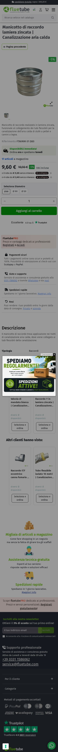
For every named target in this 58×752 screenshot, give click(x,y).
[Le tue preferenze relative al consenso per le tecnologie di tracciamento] (6, 746)
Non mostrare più (48, 355)
